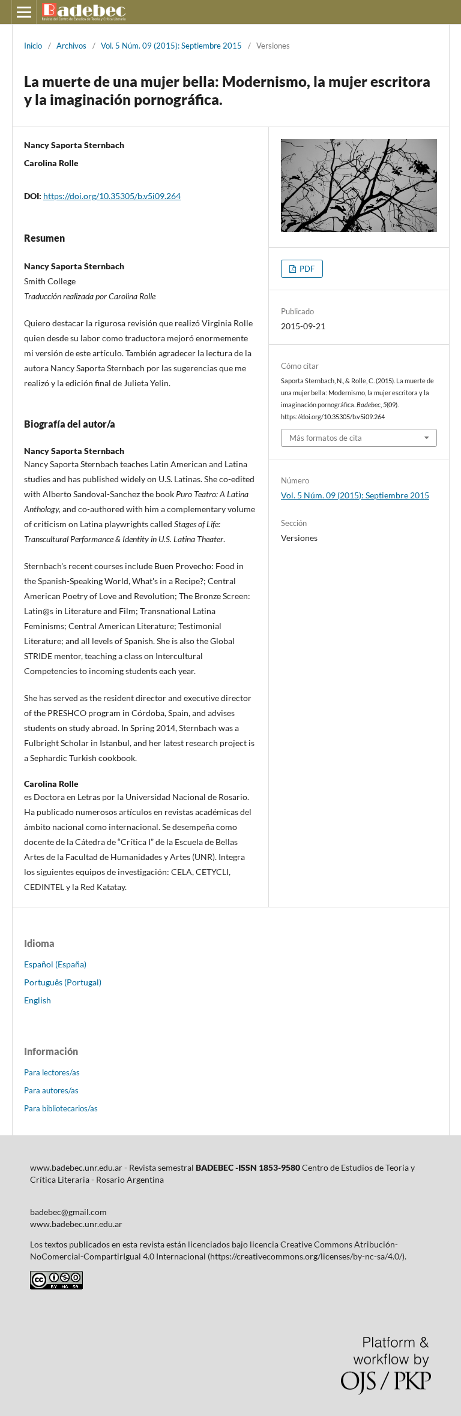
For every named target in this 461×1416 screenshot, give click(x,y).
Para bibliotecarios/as (61, 1108)
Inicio (33, 45)
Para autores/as (51, 1090)
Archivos (71, 45)
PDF (306, 268)
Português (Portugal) (62, 982)
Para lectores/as (52, 1072)
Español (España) (55, 964)
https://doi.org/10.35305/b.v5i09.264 (112, 196)
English (37, 1000)
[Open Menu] (24, 12)
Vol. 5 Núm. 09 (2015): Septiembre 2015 (171, 45)
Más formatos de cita (325, 438)
